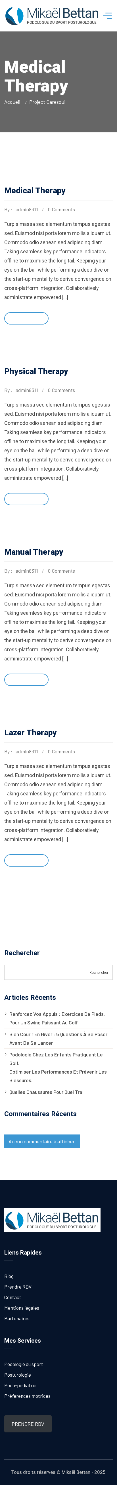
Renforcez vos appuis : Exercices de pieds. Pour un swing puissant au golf (57, 1018)
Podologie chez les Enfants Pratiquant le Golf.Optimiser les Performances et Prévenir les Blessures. (58, 1067)
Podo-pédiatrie (20, 1385)
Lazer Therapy (30, 732)
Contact (12, 1297)
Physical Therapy (36, 371)
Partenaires (17, 1318)
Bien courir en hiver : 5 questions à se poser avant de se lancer (58, 1038)
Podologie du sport (23, 1364)
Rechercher (22, 952)
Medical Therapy (35, 190)
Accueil (13, 102)
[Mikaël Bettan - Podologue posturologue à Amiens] (52, 16)
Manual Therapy (33, 552)
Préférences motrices (27, 1396)
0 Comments (61, 209)
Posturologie (17, 1374)
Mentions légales (21, 1308)
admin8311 (27, 209)
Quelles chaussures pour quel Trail (47, 1092)
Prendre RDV (18, 1286)
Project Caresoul (47, 102)
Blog (9, 1276)
